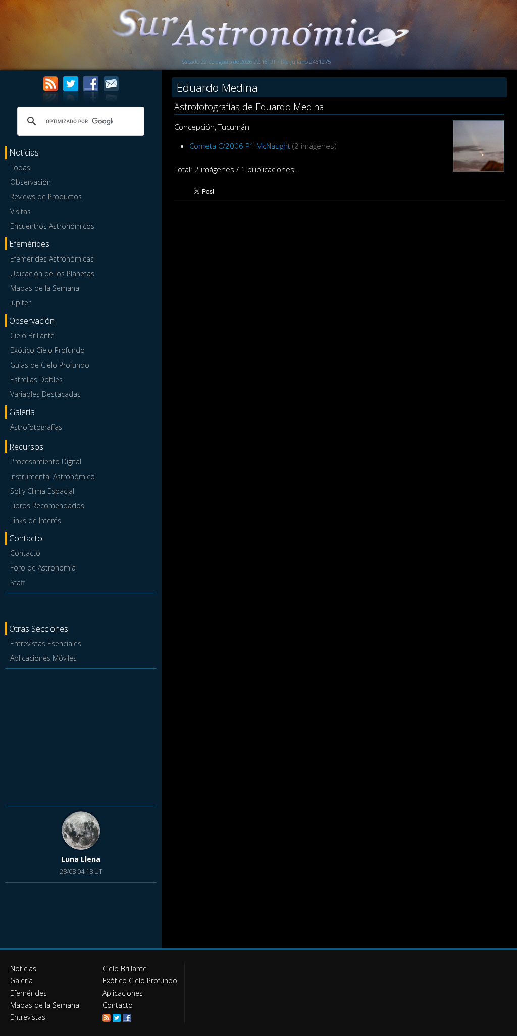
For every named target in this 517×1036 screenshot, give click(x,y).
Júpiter (20, 302)
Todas (20, 167)
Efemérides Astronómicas (52, 259)
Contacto (25, 553)
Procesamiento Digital (45, 462)
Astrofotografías (36, 427)
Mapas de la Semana (44, 288)
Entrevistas (27, 1017)
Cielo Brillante (32, 335)
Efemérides (28, 993)
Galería (21, 981)
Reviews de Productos (46, 196)
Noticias (23, 968)
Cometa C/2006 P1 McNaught (239, 146)
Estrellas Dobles (36, 379)
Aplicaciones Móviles (43, 658)
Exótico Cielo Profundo (47, 350)
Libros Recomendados (47, 505)
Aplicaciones (122, 993)
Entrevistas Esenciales (45, 643)
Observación (30, 182)
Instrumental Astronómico (52, 476)
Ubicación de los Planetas (52, 273)
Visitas (20, 211)
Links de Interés (35, 520)
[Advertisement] (81, 735)
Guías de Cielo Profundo (49, 365)
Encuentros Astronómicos (52, 226)
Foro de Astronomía (43, 568)
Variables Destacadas (45, 394)
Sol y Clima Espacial (42, 491)
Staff (17, 582)
